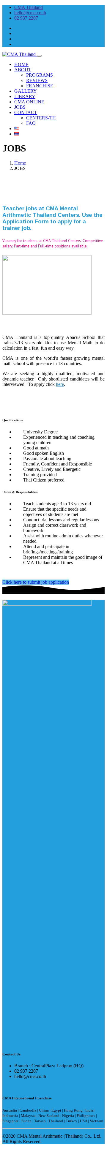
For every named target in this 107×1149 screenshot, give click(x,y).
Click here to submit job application (35, 582)
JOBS (20, 107)
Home (20, 162)
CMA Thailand (28, 7)
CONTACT (25, 112)
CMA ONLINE (29, 101)
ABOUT (22, 69)
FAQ (31, 123)
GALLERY (25, 91)
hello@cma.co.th (30, 12)
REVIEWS (37, 80)
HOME (21, 64)
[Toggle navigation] (39, 56)
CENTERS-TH (41, 117)
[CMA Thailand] (19, 54)
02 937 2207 (26, 17)
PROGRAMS (39, 75)
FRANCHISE (39, 85)
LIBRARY (24, 96)
